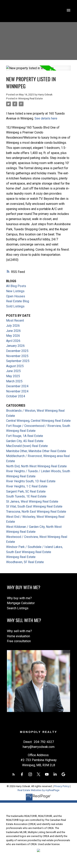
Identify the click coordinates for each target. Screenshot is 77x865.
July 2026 (13, 326)
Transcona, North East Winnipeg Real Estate (36, 511)
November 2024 (17, 391)
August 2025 (15, 366)
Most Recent (15, 320)
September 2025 (17, 361)
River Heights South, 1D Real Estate (30, 481)
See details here (46, 118)
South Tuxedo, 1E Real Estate (26, 496)
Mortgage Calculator (21, 603)
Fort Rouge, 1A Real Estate (24, 436)
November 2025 (17, 356)
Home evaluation (18, 636)
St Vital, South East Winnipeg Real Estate (34, 506)
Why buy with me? (19, 598)
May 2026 (13, 336)
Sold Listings (15, 306)
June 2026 (13, 331)
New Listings (15, 291)
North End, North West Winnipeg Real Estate (36, 466)
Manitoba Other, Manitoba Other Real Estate (36, 451)
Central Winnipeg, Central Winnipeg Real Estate (38, 421)
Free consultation (19, 641)
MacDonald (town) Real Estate (27, 446)
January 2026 (15, 346)
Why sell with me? (19, 631)
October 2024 (15, 396)
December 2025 (17, 351)
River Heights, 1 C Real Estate (26, 486)
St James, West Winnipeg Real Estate (32, 501)
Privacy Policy (61, 786)
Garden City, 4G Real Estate (24, 441)
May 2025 (13, 376)
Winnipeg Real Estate (30, 98)
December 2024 (17, 386)
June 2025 (13, 371)
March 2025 (14, 381)
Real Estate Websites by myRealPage (38, 790)
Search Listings (17, 608)
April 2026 (13, 341)
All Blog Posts (16, 286)
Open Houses (15, 296)
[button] (13, 774)
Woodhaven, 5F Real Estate (25, 562)
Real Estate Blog (17, 301)
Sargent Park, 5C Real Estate (26, 491)
